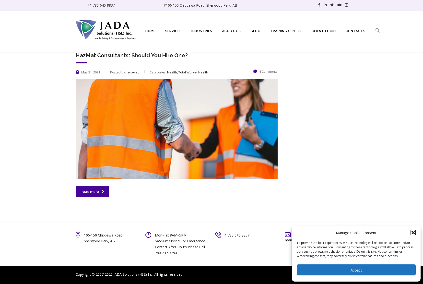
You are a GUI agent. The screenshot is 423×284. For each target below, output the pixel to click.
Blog (255, 31)
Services (173, 31)
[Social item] (319, 5)
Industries (201, 31)
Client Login (324, 31)
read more (90, 192)
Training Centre (286, 31)
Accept (356, 270)
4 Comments (268, 71)
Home (150, 31)
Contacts (355, 31)
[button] (413, 232)
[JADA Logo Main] (106, 29)
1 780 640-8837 (237, 235)
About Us (231, 31)
